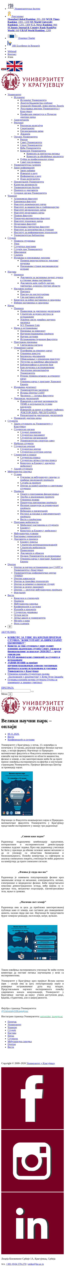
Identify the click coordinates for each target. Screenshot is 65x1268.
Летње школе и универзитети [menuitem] (30, 617)
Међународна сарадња (20, 1041)
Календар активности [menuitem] (25, 184)
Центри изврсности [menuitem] (24, 578)
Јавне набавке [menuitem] (27, 170)
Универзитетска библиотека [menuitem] (29, 235)
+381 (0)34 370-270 (16, 1264)
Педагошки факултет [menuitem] (25, 224)
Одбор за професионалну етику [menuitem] (37, 159)
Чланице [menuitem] (12, 195)
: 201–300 (26, 19)
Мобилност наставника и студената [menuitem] (39, 525)
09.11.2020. (13, 734)
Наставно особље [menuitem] (23, 288)
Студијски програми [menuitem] (25, 246)
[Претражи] (32, 691)
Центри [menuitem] (12, 564)
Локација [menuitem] (25, 134)
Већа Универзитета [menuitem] (30, 148)
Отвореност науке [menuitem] (23, 347)
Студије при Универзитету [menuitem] (28, 249)
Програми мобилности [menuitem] (26, 522)
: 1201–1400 (30, 23)
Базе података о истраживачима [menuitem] (37, 367)
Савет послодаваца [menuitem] (30, 162)
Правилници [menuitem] (27, 550)
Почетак (12, 1021)
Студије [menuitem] (12, 238)
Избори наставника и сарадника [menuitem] (31, 302)
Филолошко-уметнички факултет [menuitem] (32, 226)
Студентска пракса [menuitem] (30, 457)
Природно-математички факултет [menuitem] (32, 218)
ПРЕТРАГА (7, 687)
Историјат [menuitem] (19, 97)
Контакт (12, 54)
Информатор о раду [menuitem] (30, 176)
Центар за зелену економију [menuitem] (29, 587)
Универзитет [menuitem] (14, 94)
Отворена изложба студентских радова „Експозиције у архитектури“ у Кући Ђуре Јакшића (35, 675)
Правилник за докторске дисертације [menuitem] (40, 311)
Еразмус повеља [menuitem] (29, 542)
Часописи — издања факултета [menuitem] (36, 395)
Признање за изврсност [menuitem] (32, 331)
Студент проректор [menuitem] (30, 432)
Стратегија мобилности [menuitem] (33, 547)
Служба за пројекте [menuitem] (30, 482)
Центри (12, 1044)
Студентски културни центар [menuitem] (36, 451)
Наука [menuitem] (11, 305)
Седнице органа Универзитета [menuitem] (30, 193)
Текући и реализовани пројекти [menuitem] (37, 497)
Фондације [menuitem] (20, 592)
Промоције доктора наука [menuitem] (27, 418)
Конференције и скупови (21, 739)
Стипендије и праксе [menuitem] (25, 454)
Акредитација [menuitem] (21, 119)
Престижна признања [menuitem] (25, 342)
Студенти (13, 1038)
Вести (11, 736)
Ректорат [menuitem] (19, 122)
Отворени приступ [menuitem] (30, 353)
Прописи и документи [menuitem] (26, 190)
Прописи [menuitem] (19, 274)
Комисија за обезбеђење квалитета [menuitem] (45, 156)
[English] (14, 70)
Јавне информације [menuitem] (24, 167)
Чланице (12, 1027)
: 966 (44, 24)
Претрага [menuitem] (25, 291)
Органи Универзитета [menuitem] (26, 136)
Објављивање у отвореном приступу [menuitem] (40, 359)
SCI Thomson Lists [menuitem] (30, 325)
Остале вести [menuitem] (21, 615)
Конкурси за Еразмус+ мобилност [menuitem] (38, 530)
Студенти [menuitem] (13, 421)
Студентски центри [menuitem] (24, 446)
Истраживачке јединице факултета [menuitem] (38, 339)
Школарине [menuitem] (20, 252)
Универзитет (14, 1024)
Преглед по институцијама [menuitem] (34, 294)
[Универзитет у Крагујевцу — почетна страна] (32, 89)
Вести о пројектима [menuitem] (30, 519)
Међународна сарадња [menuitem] (20, 471)
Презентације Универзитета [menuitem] (29, 181)
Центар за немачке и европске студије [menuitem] (34, 584)
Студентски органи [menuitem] (24, 429)
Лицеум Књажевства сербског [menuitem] (36, 103)
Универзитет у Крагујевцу (41, 1063)
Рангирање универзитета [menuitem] (27, 536)
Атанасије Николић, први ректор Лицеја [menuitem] (42, 105)
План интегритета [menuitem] (30, 179)
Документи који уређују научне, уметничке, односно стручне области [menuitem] (40, 284)
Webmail (12, 51)
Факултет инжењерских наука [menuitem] (30, 204)
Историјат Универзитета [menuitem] (33, 100)
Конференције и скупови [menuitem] (27, 606)
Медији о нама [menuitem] (22, 620)
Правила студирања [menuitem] (24, 240)
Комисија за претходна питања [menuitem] (43, 153)
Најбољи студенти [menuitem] (24, 443)
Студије (12, 1030)
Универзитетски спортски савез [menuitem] (37, 440)
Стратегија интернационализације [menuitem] (38, 544)
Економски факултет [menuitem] (25, 201)
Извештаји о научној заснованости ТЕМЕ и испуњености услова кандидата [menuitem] (38, 404)
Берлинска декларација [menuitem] (32, 356)
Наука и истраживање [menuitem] (26, 328)
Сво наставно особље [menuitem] (31, 297)
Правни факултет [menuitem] (23, 215)
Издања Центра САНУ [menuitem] (32, 392)
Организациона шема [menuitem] (31, 131)
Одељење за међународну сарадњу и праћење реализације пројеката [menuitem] (40, 478)
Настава (12, 1033)
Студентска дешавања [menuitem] (26, 612)
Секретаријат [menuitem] (27, 128)
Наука (11, 1035)
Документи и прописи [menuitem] (26, 539)
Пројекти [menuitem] (19, 491)
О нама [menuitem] (18, 474)
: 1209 (35, 30)
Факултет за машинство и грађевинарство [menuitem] (36, 207)
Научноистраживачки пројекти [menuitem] (37, 333)
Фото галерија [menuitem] (21, 623)
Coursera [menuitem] (18, 255)
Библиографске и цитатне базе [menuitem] (36, 364)
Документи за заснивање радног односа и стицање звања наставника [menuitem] (41, 279)
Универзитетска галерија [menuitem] (27, 165)
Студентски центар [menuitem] (30, 449)
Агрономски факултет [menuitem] (26, 198)
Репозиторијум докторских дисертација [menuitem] (41, 415)
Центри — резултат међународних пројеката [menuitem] (38, 589)
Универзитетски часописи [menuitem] (34, 390)
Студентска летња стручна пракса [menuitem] (38, 460)
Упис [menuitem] (16, 243)
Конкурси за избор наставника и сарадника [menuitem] (37, 300)
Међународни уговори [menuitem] (26, 533)
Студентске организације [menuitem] (33, 437)
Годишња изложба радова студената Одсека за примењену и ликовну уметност (32, 681)
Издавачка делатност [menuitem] (25, 387)
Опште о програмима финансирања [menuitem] (39, 494)
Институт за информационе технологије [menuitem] (35, 232)
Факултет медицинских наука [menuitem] (30, 210)
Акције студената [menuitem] (23, 468)
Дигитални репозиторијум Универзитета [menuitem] (34, 371)
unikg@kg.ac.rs (36, 1264)
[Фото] (17, 814)
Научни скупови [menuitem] (29, 336)
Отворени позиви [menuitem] (29, 499)
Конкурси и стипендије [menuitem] (26, 598)
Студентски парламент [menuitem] (32, 435)
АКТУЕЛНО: (8, 632)
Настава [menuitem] (12, 271)
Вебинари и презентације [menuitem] (34, 511)
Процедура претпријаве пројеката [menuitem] (38, 502)
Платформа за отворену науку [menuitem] (36, 350)
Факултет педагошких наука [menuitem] (29, 212)
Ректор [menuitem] (24, 139)
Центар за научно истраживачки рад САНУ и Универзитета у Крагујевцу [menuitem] (38, 568)
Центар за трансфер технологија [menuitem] (31, 581)
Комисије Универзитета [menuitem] (33, 150)
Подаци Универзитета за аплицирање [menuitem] (40, 556)
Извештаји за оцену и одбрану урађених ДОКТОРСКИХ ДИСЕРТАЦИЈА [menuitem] (42, 411)
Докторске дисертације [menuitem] (26, 398)
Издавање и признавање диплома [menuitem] (32, 257)
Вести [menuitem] (11, 595)
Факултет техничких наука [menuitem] (28, 221)
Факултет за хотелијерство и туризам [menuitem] (34, 229)
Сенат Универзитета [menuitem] (31, 145)
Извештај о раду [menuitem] (29, 173)
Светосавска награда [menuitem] (31, 345)
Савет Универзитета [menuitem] (31, 142)
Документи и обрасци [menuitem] (32, 553)
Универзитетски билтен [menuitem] (27, 187)
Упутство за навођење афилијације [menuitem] (39, 361)
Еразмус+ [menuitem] (25, 527)
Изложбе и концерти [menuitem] (25, 609)
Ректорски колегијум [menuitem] (31, 125)
